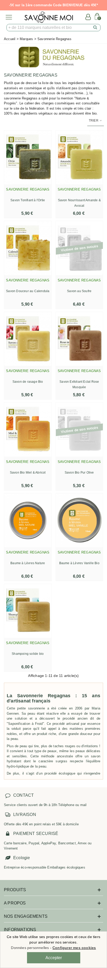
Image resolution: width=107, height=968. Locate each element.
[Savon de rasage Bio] (27, 339)
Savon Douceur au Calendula (27, 291)
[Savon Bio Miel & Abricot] (27, 429)
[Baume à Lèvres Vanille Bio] (79, 520)
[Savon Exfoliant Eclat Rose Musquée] (79, 339)
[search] (95, 27)
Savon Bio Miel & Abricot (28, 472)
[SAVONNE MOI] (49, 17)
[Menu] (9, 17)
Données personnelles (30, 948)
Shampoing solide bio (28, 654)
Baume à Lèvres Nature (27, 563)
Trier (94, 120)
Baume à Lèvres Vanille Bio (79, 563)
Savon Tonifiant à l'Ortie (27, 200)
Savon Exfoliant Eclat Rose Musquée (79, 384)
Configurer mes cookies (74, 948)
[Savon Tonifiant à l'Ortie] (27, 157)
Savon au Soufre (79, 291)
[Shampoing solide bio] (27, 611)
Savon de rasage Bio (27, 382)
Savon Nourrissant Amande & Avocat (79, 203)
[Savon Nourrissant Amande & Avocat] (79, 157)
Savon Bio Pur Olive (79, 472)
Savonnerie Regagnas (27, 189)
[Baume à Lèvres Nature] (27, 520)
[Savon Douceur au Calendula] (27, 248)
